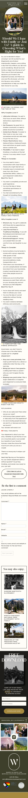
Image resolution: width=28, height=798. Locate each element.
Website (4, 535)
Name (3, 524)
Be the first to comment (14, 486)
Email (3, 529)
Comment (5, 501)
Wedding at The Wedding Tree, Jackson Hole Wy (12, 641)
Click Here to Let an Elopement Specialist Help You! (14, 473)
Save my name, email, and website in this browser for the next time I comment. (13, 546)
